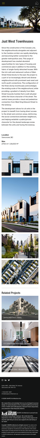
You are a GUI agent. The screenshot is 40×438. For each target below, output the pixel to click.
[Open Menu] (3, 3)
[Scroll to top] (33, 431)
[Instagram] (2, 380)
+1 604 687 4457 (7, 392)
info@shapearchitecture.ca (10, 394)
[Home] (37, 3)
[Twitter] (9, 380)
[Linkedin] (5, 380)
